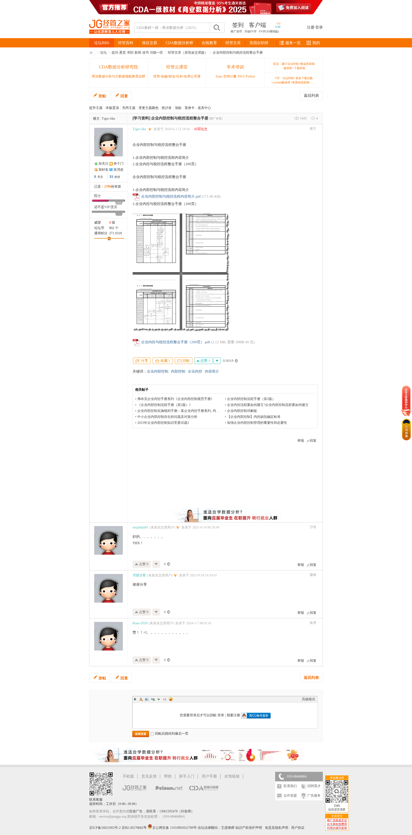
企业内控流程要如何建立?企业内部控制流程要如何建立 (268, 405)
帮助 (168, 776)
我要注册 (233, 715)
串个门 (118, 163)
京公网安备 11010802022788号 (175, 828)
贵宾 (114, 207)
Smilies (170, 699)
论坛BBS (101, 43)
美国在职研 (258, 43)
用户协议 (297, 828)
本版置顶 (112, 108)
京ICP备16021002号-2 (105, 828)
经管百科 (125, 43)
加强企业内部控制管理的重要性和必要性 (257, 423)
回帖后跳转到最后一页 (171, 733)
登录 (319, 27)
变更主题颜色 (149, 108)
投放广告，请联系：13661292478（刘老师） (161, 811)
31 (111, 177)
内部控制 (178, 371)
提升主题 (96, 108)
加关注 (103, 163)
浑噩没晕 (139, 575)
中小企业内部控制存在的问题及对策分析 (167, 417)
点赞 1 (204, 361)
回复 (124, 96)
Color (141, 699)
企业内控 (195, 371)
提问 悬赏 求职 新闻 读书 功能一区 (137, 52)
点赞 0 (143, 564)
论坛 (103, 52)
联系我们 (290, 786)
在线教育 (209, 43)
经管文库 (233, 43)
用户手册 (209, 776)
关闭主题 (128, 108)
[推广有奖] (215, 118)
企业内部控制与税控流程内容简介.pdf (171, 196)
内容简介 (212, 371)
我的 (316, 43)
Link (152, 699)
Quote (158, 699)
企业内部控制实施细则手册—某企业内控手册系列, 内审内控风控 (185, 411)
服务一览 (293, 43)
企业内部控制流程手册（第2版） (251, 399)
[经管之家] (109, 38)
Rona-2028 (140, 623)
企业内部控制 (157, 371)
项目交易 (149, 43)
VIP (107, 207)
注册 (310, 27)
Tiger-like (108, 118)
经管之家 (92, 52)
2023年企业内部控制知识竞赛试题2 (163, 423)
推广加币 (236, 31)
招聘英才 (314, 786)
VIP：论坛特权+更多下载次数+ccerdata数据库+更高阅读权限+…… (294, 80)
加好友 (103, 169)
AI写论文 (200, 129)
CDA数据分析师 (179, 43)
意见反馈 (149, 776)
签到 (238, 25)
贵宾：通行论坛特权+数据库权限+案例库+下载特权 (294, 66)
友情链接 (232, 776)
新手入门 (186, 776)
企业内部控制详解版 (242, 411)
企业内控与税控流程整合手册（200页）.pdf (175, 342)
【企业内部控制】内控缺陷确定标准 (253, 417)
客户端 (257, 25)
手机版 (128, 776)
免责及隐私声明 (276, 828)
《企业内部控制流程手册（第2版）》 (164, 405)
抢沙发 (167, 108)
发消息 (118, 169)
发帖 (102, 96)
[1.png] (181, 273)
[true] (216, 27)
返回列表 (311, 95)
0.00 (277, 27)
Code (164, 699)
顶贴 (178, 108)
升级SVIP (250, 31)
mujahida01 (140, 527)
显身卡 (190, 108)
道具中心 (204, 108)
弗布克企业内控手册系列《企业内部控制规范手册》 (175, 399)
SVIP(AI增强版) (269, 31)
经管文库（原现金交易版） (188, 52)
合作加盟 (290, 795)
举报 (300, 440)
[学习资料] (141, 118)
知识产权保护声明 (248, 828)
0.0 (278, 23)
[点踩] (217, 361)
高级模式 (308, 699)
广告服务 (314, 795)
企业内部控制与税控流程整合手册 (238, 52)
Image (146, 699)
